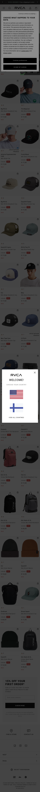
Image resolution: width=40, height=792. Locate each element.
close (35, 372)
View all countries (16, 417)
